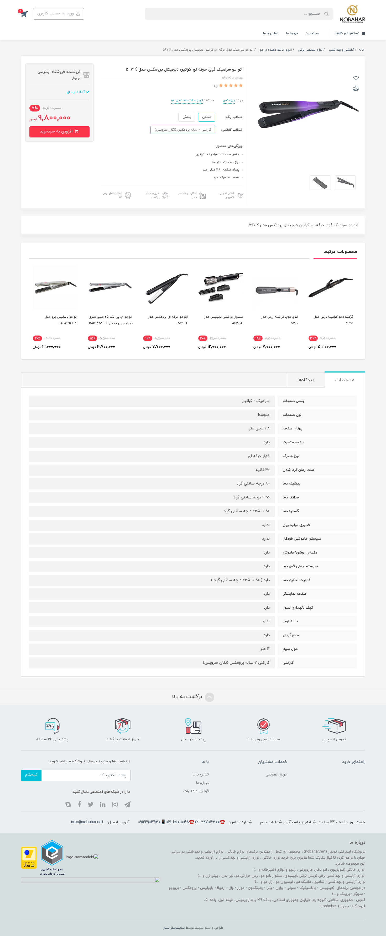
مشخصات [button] (344, 380)
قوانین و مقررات (196, 791)
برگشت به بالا (188, 696)
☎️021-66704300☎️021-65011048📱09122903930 (181, 822)
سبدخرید (312, 33)
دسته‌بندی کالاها (348, 33)
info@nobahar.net (87, 822)
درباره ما (292, 33)
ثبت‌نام (31, 775)
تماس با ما (270, 33)
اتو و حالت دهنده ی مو (187, 100)
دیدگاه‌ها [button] (306, 380)
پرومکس (229, 100)
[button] (27, 14)
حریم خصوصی (276, 774)
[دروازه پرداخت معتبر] (29, 857)
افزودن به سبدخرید (57, 131)
